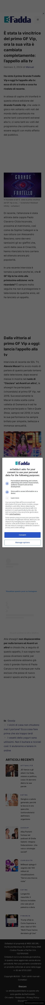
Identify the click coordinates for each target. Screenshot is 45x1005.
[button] (22, 498)
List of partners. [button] (14, 514)
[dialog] (22, 502)
